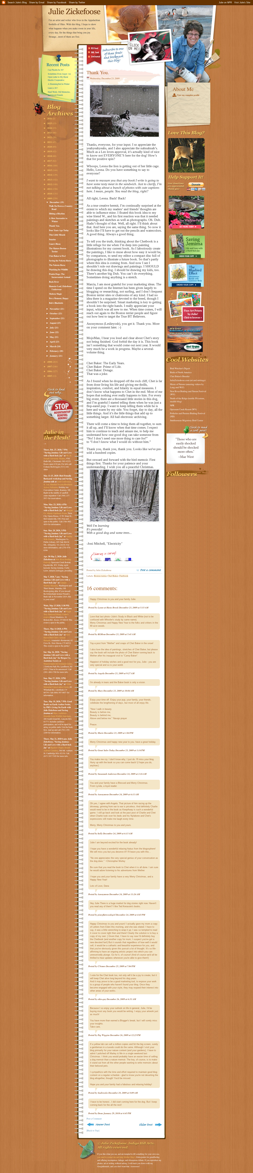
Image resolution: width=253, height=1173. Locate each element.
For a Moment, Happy (58, 298)
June (52, 332)
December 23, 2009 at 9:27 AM (120, 673)
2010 (49, 193)
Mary (100, 690)
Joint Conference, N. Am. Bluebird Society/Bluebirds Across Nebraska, (58, 484)
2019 (49, 151)
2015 (49, 170)
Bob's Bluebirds (56, 303)
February (54, 350)
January (54, 355)
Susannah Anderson (107, 773)
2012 (49, 184)
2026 (49, 118)
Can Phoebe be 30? (56, 69)
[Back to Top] (93, 1130)
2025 (49, 123)
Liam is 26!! (53, 87)
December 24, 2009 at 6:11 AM (124, 794)
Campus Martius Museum (55, 584)
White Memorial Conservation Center (57, 685)
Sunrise (52, 239)
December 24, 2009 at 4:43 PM (130, 914)
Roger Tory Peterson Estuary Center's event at (57, 614)
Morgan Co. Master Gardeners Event (58, 512)
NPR (172, 405)
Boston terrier (100, 575)
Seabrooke (103, 1092)
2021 (49, 142)
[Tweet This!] (97, 558)
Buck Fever (54, 281)
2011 (49, 188)
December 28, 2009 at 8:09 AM (123, 1092)
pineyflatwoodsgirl (106, 914)
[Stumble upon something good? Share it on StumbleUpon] (118, 558)
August (53, 322)
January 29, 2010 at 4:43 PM (117, 1113)
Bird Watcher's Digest (180, 368)
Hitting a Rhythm (57, 213)
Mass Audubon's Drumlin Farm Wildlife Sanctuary (57, 714)
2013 (49, 179)
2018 (49, 156)
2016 (49, 165)
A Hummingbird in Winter (59, 83)
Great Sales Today (106, 750)
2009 (49, 198)
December (55, 202)
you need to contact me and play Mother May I (116, 1157)
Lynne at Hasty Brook (108, 607)
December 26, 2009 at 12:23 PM (125, 1035)
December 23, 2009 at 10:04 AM (118, 690)
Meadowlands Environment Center (58, 663)
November (55, 308)
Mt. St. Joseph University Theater (58, 457)
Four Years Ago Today (59, 230)
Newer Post (99, 1124)
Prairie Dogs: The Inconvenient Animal (59, 276)
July (52, 327)
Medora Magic (55, 293)
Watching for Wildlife (58, 269)
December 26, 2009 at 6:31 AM (121, 999)
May (52, 337)
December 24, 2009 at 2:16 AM (132, 773)
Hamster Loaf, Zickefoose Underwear (60, 288)
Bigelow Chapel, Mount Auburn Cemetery (57, 749)
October (54, 313)
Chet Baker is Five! (57, 256)
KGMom (102, 634)
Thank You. (54, 225)
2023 (49, 132)
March (53, 346)
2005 (49, 375)
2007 (49, 366)
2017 (49, 160)
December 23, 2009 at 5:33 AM (134, 607)
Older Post (150, 1124)
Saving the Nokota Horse (60, 260)
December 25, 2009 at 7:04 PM (120, 966)
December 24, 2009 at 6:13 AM (118, 833)
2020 (49, 146)
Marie (101, 732)
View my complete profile (188, 95)
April (52, 341)
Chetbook (123, 575)
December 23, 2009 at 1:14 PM (130, 750)
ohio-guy (102, 999)
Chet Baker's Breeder (179, 376)
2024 (49, 127)
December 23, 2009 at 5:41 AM (121, 634)
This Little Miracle (57, 234)
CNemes (102, 966)
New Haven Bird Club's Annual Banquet (57, 637)
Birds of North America (181, 372)
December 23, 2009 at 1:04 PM (118, 732)
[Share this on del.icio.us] (128, 558)
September (55, 318)
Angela (101, 673)
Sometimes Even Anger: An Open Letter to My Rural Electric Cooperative (59, 76)
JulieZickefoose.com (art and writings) (187, 380)
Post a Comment (94, 1118)
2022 (49, 137)
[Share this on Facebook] (108, 558)
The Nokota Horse (57, 265)
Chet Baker (113, 575)
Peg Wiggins (104, 1035)
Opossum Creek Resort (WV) (183, 409)
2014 (49, 174)
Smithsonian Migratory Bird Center (186, 420)
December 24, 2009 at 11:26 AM (124, 894)
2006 (49, 371)
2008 (49, 361)
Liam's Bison (55, 243)
